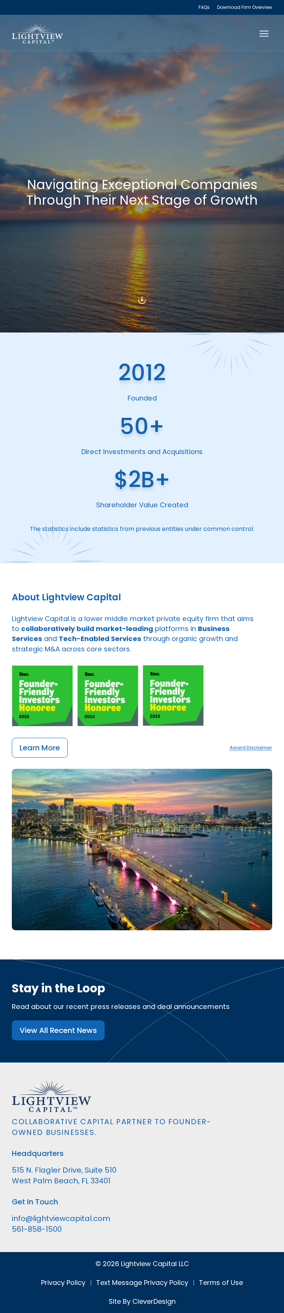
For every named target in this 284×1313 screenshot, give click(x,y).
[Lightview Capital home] (37, 33)
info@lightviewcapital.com (61, 1218)
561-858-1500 (37, 1229)
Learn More (40, 748)
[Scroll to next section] (142, 299)
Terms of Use (221, 1282)
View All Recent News (58, 1030)
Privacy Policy (63, 1282)
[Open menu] (264, 33)
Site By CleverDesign (142, 1301)
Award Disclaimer (251, 747)
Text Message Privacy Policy (142, 1282)
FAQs (204, 7)
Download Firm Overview (244, 7)
